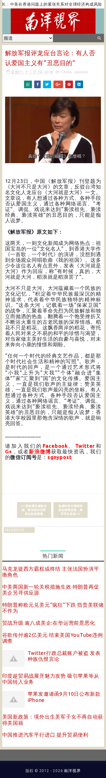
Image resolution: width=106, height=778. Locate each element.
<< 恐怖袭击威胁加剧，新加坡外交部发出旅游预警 (34, 509)
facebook (14, 530)
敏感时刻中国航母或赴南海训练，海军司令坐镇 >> (71, 509)
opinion (81, 72)
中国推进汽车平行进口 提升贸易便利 (45, 734)
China (66, 72)
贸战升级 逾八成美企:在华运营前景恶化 (48, 623)
